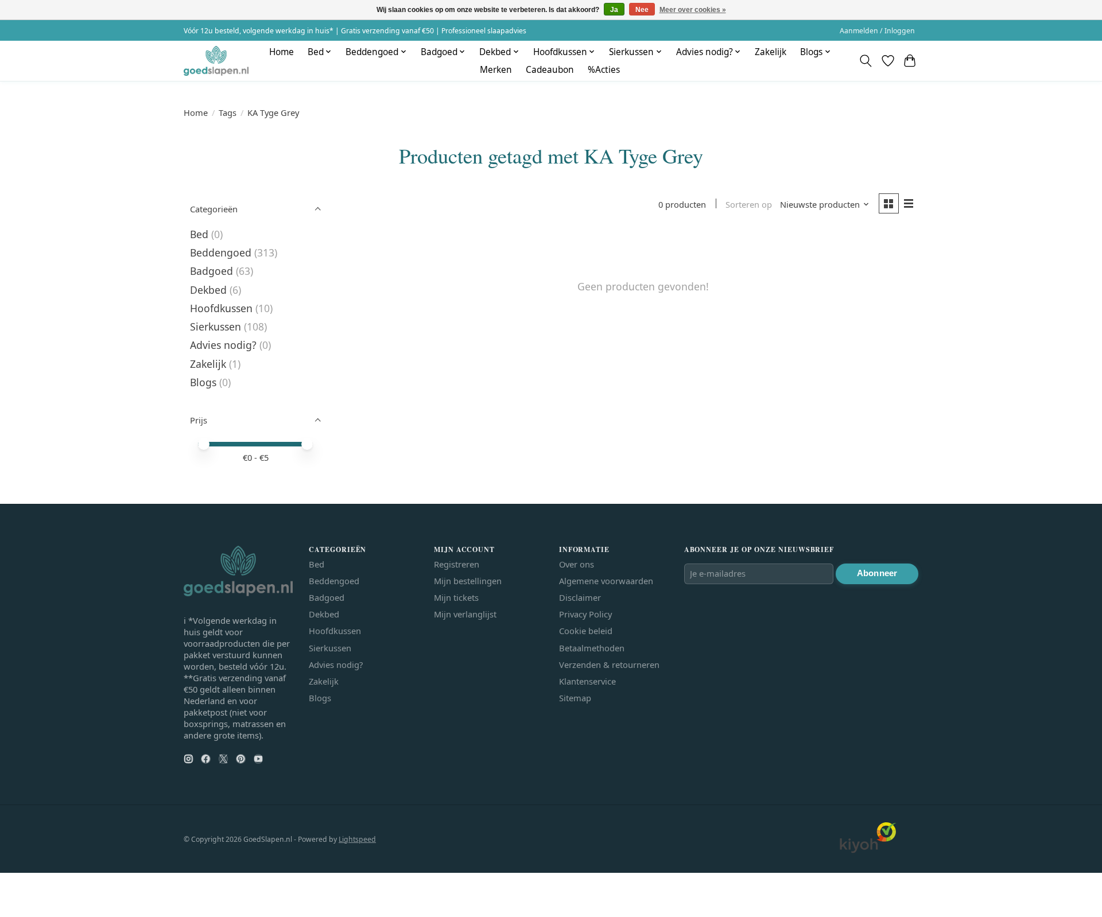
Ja (614, 10)
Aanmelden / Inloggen (877, 31)
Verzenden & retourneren (609, 664)
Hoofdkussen (221, 308)
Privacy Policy (585, 614)
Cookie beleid (585, 630)
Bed (199, 234)
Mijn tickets (456, 597)
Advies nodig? (223, 345)
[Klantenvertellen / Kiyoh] (868, 850)
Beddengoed (220, 252)
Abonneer (877, 573)
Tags (227, 112)
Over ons (576, 564)
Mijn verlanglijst (465, 614)
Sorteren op (748, 204)
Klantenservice (587, 681)
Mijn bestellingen (468, 580)
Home (281, 52)
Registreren (456, 564)
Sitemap (575, 698)
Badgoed (211, 271)
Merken (496, 70)
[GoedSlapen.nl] (216, 60)
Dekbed (208, 290)
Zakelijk (770, 52)
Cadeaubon (550, 70)
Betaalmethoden (591, 648)
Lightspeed (357, 839)
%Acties (604, 70)
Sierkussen (215, 326)
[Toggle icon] (865, 60)
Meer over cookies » (692, 10)
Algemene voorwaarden (606, 580)
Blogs (203, 382)
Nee (642, 10)
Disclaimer (580, 597)
